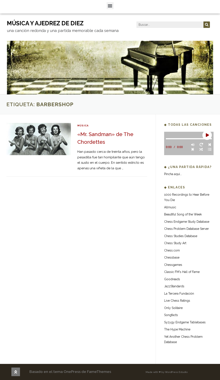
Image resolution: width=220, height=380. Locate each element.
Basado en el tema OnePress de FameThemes (70, 371)
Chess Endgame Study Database (186, 221)
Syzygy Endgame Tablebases (185, 322)
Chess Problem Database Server (186, 228)
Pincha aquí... (173, 174)
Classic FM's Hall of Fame (182, 272)
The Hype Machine (177, 329)
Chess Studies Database (180, 236)
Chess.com (172, 250)
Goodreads (172, 279)
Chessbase (171, 257)
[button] (110, 5)
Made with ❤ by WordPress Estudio (167, 372)
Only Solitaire (173, 308)
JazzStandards (174, 286)
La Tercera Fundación (179, 293)
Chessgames (173, 264)
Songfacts (171, 315)
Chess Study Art (175, 243)
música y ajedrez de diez (45, 23)
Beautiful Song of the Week (183, 214)
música (83, 125)
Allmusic (170, 207)
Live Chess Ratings (177, 300)
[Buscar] (206, 24)
